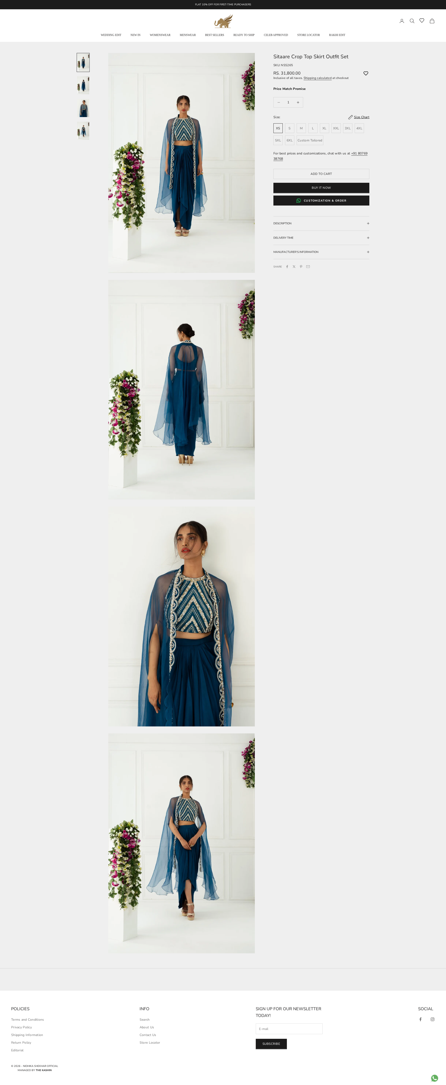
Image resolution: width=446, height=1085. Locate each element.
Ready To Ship (244, 35)
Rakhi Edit (337, 35)
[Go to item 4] (83, 130)
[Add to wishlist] (366, 73)
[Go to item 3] (83, 108)
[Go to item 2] (83, 85)
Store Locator (308, 35)
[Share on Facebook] (287, 266)
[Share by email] (308, 266)
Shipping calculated (318, 78)
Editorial (17, 1050)
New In (136, 35)
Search (145, 1019)
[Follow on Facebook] (420, 1019)
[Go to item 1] (83, 62)
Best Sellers (214, 35)
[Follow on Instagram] (432, 1019)
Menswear (188, 35)
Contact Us (148, 1035)
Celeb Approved (276, 35)
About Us (147, 1027)
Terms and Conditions (27, 1019)
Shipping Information (27, 1035)
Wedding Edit (111, 35)
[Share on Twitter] (294, 266)
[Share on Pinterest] (301, 266)
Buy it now (321, 188)
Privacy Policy (21, 1027)
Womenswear (160, 35)
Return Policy (21, 1042)
